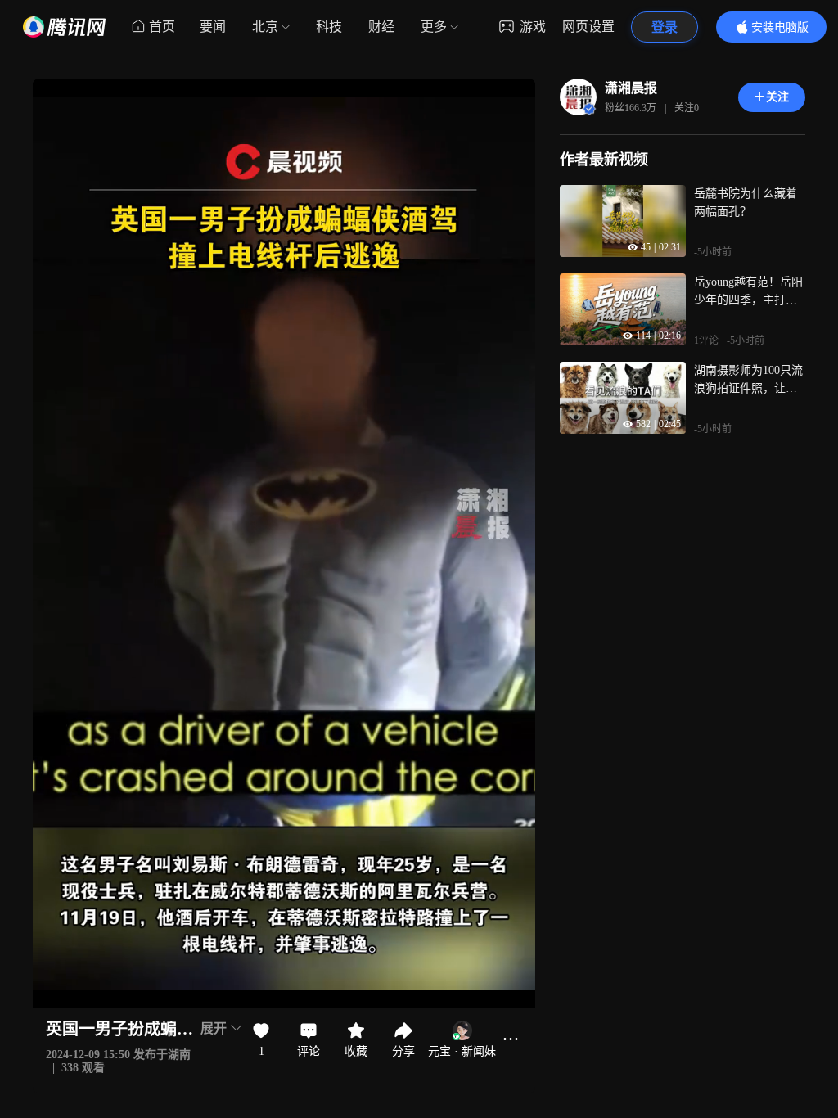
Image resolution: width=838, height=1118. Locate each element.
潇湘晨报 (631, 88)
